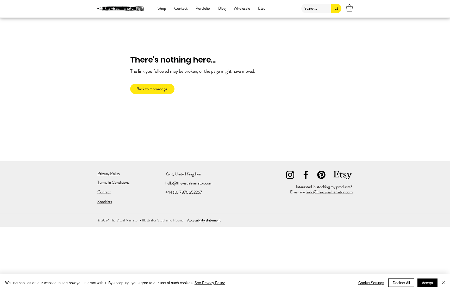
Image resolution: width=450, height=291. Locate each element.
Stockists (104, 202)
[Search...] (336, 8)
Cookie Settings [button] (371, 282)
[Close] (444, 282)
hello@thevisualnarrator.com (188, 183)
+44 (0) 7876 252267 (183, 192)
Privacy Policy (108, 173)
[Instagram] (290, 174)
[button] (161, 8)
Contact (104, 192)
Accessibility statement (204, 220)
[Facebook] (305, 174)
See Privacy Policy (210, 282)
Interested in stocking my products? (324, 187)
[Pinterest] (321, 174)
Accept (427, 282)
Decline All (401, 282)
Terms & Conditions (113, 182)
